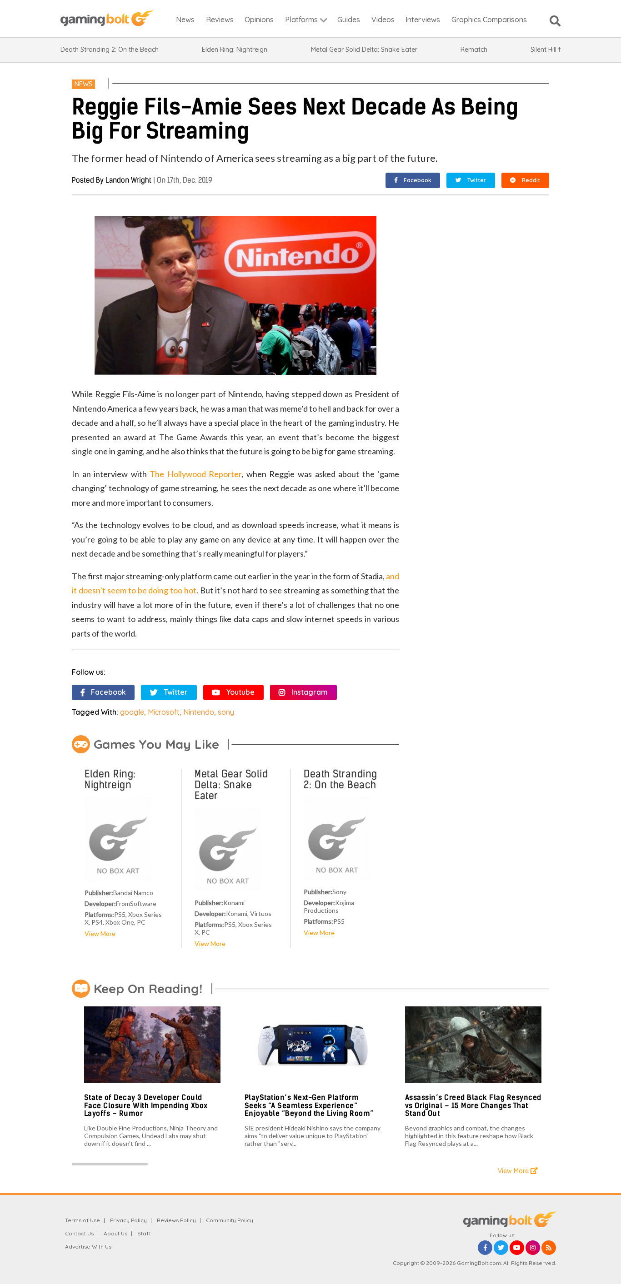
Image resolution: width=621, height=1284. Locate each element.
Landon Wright (128, 180)
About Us (115, 1233)
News (83, 84)
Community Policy (229, 1220)
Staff (144, 1233)
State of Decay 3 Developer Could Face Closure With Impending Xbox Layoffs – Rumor (146, 1105)
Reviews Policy (176, 1220)
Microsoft (164, 712)
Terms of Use (82, 1220)
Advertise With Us (88, 1246)
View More (100, 933)
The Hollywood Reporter (195, 474)
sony (226, 712)
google (132, 712)
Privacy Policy (128, 1220)
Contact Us (79, 1233)
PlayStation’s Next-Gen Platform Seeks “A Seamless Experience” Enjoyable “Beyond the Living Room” (309, 1105)
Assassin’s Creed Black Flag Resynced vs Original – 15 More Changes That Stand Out (473, 1105)
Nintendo (198, 712)
